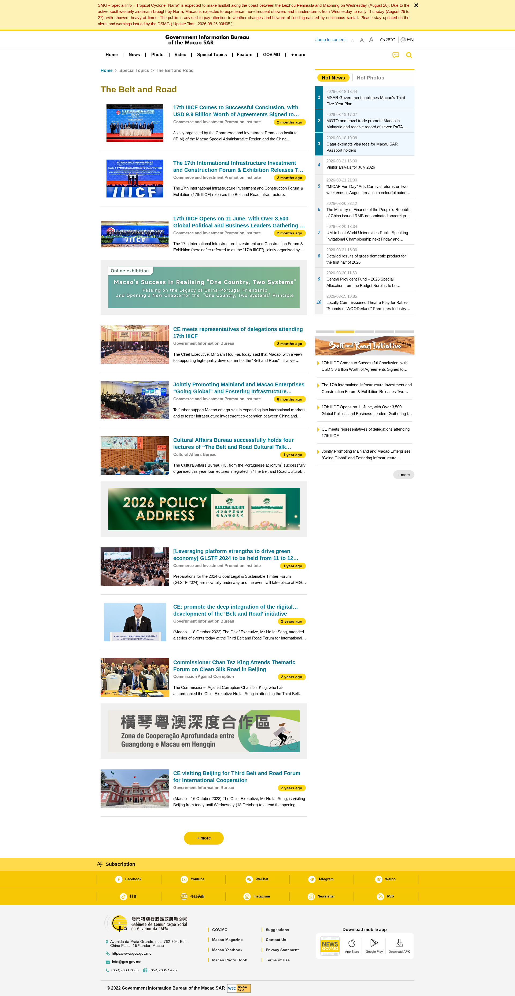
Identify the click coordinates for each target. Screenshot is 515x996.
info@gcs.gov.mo (126, 962)
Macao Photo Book (229, 960)
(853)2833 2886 (125, 970)
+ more (404, 474)
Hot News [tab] (333, 78)
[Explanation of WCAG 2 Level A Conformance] (239, 988)
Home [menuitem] (112, 54)
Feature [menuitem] (244, 54)
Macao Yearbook (227, 950)
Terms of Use (278, 960)
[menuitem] (134, 54)
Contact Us (276, 939)
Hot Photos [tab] (370, 78)
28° (390, 40)
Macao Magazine (227, 939)
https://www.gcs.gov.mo (132, 953)
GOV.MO (219, 930)
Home (107, 70)
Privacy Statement (282, 950)
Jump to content (330, 39)
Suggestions (277, 930)
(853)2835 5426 (163, 970)
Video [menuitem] (180, 54)
